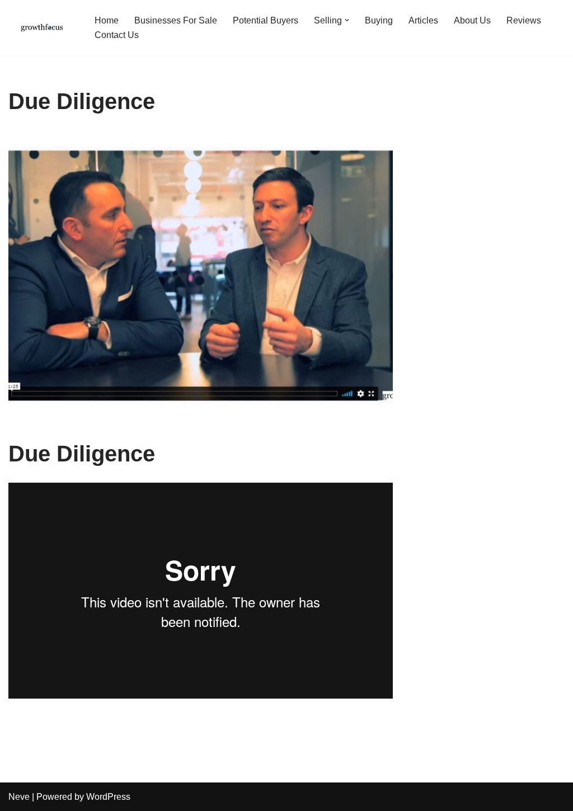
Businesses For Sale (175, 20)
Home (107, 20)
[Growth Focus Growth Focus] (42, 27)
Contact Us (117, 35)
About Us (472, 20)
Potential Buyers (265, 20)
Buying (379, 20)
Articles (423, 20)
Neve (19, 796)
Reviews (523, 20)
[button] (347, 20)
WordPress (108, 796)
